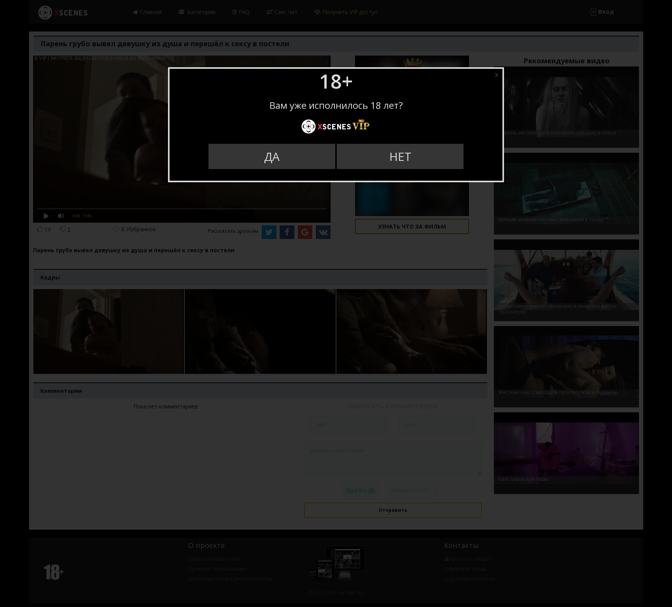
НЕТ (400, 156)
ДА (272, 156)
